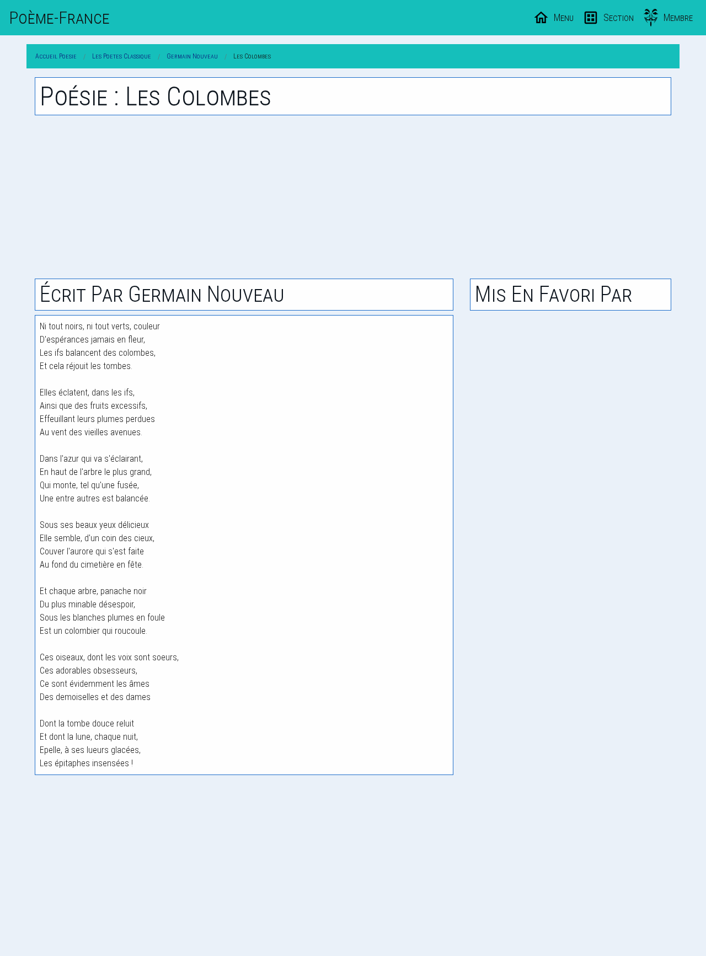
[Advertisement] (353, 197)
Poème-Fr (59, 17)
